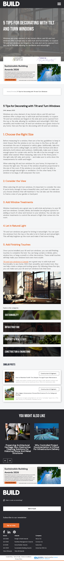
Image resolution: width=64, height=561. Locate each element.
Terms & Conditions (26, 556)
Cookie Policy (9, 556)
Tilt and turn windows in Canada (15, 262)
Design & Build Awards (21, 539)
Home (8, 91)
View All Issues (7, 551)
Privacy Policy (18, 559)
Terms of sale (17, 556)
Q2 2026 (6, 542)
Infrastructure (12, 327)
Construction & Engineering (17, 351)
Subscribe (39, 545)
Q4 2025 (6, 548)
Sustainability (12, 315)
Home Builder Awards (21, 545)
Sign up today (11, 525)
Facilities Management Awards (24, 542)
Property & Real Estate (15, 339)
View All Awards (19, 551)
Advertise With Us (41, 548)
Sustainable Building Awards (23, 548)
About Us (38, 539)
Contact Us (39, 542)
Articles (14, 91)
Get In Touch (32, 509)
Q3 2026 (6, 539)
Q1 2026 (5, 545)
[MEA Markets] (31, 59)
